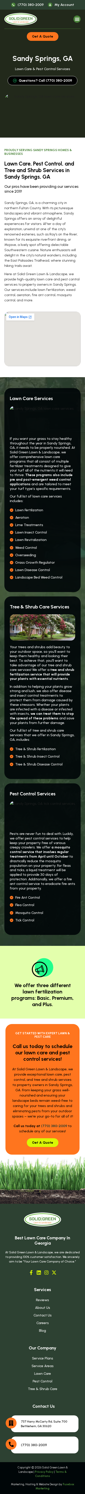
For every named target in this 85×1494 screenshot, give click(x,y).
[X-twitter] (54, 1272)
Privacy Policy (44, 1471)
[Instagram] (46, 1272)
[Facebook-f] (31, 1272)
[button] (77, 19)
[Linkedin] (38, 1272)
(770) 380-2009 (54, 1126)
